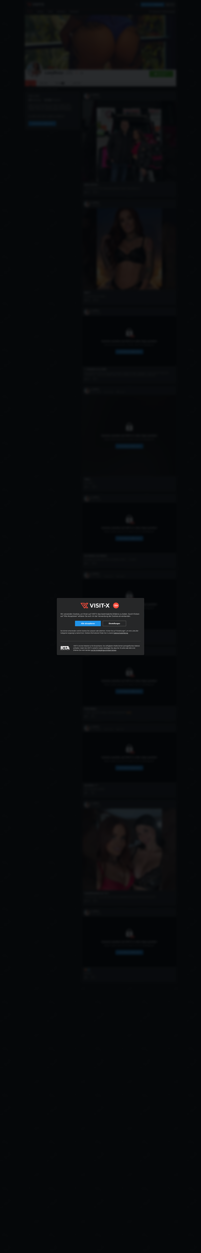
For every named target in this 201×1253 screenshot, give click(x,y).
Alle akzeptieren (88, 623)
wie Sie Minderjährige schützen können (103, 650)
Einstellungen (114, 623)
